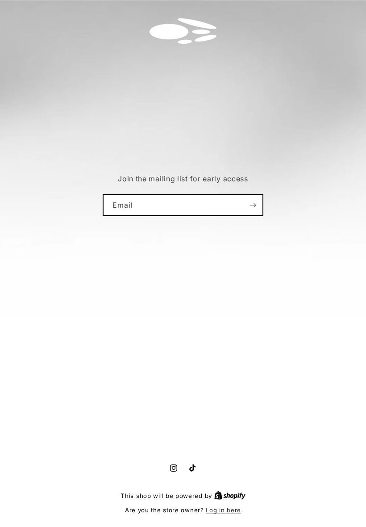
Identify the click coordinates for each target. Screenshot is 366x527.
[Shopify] (229, 495)
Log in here (223, 510)
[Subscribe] (252, 205)
